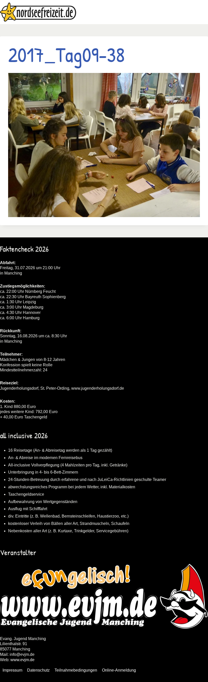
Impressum (12, 670)
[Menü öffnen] (203, 12)
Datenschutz (38, 670)
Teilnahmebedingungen (76, 670)
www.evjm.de (22, 660)
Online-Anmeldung (119, 670)
